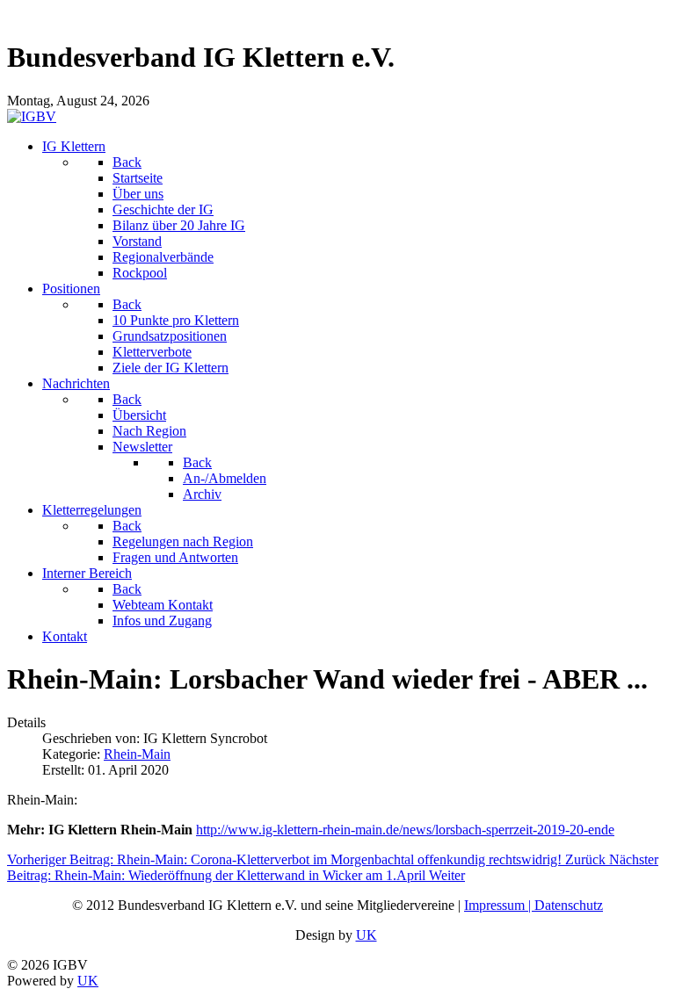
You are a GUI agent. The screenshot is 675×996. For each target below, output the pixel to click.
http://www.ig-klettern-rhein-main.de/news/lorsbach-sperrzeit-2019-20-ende (405, 829)
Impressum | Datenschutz (533, 905)
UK (366, 934)
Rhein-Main (137, 754)
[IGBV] (31, 116)
